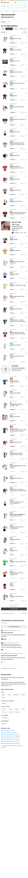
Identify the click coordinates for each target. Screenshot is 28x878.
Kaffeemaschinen (14, 11)
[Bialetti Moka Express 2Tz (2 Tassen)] (14, 479)
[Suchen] (8, 6)
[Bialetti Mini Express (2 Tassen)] (14, 132)
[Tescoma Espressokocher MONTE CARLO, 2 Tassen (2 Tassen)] (14, 455)
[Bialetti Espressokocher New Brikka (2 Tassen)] (14, 84)
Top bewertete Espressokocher (9, 732)
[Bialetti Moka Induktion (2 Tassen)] (14, 50)
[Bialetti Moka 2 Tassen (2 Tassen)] (14, 39)
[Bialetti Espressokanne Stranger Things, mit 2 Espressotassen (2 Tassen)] (14, 214)
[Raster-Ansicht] (22, 32)
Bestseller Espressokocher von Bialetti (10, 737)
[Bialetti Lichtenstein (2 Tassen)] (14, 251)
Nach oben (24, 613)
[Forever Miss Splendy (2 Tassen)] (14, 393)
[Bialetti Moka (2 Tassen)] (14, 96)
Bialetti (16, 28)
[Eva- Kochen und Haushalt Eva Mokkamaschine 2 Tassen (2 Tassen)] (14, 516)
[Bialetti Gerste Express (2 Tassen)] (14, 202)
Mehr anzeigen (14, 609)
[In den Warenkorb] (26, 43)
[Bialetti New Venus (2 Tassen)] (14, 61)
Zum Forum (4, 623)
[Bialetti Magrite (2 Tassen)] (14, 240)
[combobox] (3, 29)
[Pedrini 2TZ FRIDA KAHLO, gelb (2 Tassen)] (14, 286)
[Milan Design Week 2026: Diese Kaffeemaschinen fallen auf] (14, 227)
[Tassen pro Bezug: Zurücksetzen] (12, 29)
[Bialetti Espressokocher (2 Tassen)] (14, 309)
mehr (10, 685)
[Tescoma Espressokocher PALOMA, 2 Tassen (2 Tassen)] (14, 405)
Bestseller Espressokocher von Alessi (10, 739)
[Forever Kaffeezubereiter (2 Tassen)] (14, 597)
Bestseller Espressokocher (7, 730)
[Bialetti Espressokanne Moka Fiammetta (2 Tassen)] (14, 263)
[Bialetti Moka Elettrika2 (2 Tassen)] (14, 72)
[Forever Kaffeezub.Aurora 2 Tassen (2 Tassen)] (14, 357)
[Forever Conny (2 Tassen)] (14, 551)
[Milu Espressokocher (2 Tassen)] (14, 417)
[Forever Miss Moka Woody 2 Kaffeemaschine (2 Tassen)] (14, 528)
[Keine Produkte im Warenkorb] (25, 2)
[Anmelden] (18, 2)
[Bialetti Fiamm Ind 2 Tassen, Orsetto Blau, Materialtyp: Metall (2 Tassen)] (14, 491)
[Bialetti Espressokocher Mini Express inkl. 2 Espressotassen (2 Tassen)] (14, 144)
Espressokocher (13, 35)
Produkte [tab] (3, 22)
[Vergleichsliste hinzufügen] (21, 43)
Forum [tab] (8, 22)
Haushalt (7, 11)
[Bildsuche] (25, 6)
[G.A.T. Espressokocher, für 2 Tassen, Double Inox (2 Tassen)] (14, 503)
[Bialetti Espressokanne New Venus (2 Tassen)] (14, 108)
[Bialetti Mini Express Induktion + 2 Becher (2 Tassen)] (14, 121)
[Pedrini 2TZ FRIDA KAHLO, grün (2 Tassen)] (14, 562)
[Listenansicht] (25, 32)
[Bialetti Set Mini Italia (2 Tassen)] (14, 191)
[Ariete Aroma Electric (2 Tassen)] (14, 345)
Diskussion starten (15, 626)
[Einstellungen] (15, 2)
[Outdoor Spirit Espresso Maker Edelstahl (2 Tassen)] (14, 467)
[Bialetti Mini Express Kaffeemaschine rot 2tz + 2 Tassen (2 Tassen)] (14, 168)
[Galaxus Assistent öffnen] (22, 2)
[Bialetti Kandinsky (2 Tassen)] (14, 274)
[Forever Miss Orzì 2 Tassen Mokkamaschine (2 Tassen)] (14, 574)
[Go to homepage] (5, 2)
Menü (4, 6)
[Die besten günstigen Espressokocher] (14, 369)
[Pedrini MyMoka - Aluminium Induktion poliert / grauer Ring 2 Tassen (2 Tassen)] (14, 321)
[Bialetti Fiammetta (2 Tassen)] (14, 156)
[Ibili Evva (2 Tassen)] (14, 586)
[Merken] (24, 43)
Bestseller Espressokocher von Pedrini (10, 741)
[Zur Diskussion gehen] (14, 635)
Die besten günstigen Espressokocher (10, 734)
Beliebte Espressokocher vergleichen (10, 743)
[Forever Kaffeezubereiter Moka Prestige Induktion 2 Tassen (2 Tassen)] (14, 430)
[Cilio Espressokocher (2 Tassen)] (14, 540)
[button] (26, 36)
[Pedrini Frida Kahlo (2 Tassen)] (14, 381)
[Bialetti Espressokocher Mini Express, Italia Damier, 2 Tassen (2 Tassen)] (14, 334)
